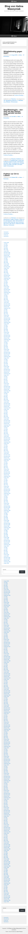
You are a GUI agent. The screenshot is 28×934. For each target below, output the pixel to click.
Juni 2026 (6, 245)
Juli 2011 (5, 479)
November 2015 (7, 405)
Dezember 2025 (7, 252)
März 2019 (6, 348)
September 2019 (7, 339)
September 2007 (7, 544)
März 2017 (6, 382)
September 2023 (7, 278)
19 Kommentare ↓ (14, 101)
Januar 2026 (6, 251)
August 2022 (6, 293)
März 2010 (6, 501)
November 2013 (7, 439)
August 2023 (6, 279)
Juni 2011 (6, 480)
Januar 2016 (6, 402)
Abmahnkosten (7, 219)
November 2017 (7, 370)
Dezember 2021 (7, 303)
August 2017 (6, 375)
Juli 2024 (5, 269)
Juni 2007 (6, 548)
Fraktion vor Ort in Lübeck (11, 174)
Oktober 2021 (6, 306)
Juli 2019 (5, 342)
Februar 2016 (6, 400)
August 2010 (6, 494)
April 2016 (6, 397)
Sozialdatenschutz (16, 163)
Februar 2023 (6, 286)
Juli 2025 (5, 258)
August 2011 (6, 477)
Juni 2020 (6, 326)
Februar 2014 (6, 434)
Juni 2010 (6, 497)
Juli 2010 (5, 496)
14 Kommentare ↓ (10, 165)
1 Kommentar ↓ (11, 225)
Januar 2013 (6, 453)
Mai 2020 (5, 328)
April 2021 (6, 312)
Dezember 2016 (7, 386)
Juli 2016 (5, 393)
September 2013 (7, 442)
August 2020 (6, 323)
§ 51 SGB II (9, 164)
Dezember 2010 (7, 489)
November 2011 (7, 473)
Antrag (19, 160)
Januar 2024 (6, 273)
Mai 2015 (5, 413)
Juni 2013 (6, 446)
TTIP (5, 100)
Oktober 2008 (6, 526)
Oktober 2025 (6, 255)
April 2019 (6, 346)
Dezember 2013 (7, 437)
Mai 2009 (5, 516)
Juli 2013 (5, 444)
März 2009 (6, 519)
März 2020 (6, 330)
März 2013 (6, 450)
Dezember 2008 (7, 523)
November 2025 (7, 254)
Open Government (20, 222)
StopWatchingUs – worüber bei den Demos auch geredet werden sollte (13, 112)
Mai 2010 (5, 499)
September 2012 (7, 459)
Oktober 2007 (6, 543)
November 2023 (7, 275)
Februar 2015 (6, 417)
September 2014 (7, 425)
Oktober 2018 (6, 355)
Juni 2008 (6, 531)
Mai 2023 (5, 283)
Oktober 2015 (6, 406)
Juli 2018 (5, 359)
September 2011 (7, 476)
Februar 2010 (6, 503)
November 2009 (7, 507)
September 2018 (7, 356)
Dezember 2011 (7, 472)
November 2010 (7, 490)
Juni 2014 (6, 429)
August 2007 (6, 546)
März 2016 (6, 399)
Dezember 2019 (7, 335)
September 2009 (7, 510)
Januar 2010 (6, 504)
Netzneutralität (19, 220)
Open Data (13, 222)
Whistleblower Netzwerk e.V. (12, 100)
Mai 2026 (5, 246)
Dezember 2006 (7, 557)
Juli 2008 (5, 530)
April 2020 (6, 329)
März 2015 (6, 416)
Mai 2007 (5, 550)
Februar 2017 (6, 383)
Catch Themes (19, 931)
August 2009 (6, 511)
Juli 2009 (5, 513)
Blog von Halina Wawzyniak (14, 7)
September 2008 (7, 527)
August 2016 (6, 392)
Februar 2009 (6, 520)
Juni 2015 (6, 412)
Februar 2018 (6, 366)
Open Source (6, 223)
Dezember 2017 (7, 369)
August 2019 (6, 340)
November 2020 (7, 319)
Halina (20, 55)
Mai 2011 (5, 481)
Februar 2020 (6, 332)
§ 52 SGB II (14, 164)
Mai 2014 (5, 430)
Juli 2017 (5, 376)
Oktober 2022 (6, 291)
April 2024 (6, 271)
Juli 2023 (5, 281)
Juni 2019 (6, 343)
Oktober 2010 (6, 491)
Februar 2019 (6, 349)
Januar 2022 (6, 302)
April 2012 (6, 466)
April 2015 (6, 415)
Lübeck (13, 220)
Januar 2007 (6, 556)
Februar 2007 (6, 554)
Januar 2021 (6, 316)
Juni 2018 (6, 360)
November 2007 (7, 541)
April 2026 (6, 248)
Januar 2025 (6, 265)
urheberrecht (18, 223)
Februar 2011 (6, 486)
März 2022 (6, 299)
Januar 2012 (6, 470)
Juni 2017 (6, 377)
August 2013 (6, 443)
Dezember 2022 (7, 289)
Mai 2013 (5, 447)
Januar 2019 (6, 350)
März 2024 (6, 272)
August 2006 (6, 563)
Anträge (12, 219)
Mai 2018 (5, 362)
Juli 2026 (5, 244)
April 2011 (6, 483)
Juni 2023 (6, 282)
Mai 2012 (5, 464)
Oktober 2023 (6, 276)
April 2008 (6, 534)
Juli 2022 (5, 295)
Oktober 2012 (6, 457)
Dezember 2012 (7, 454)
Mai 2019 (5, 345)
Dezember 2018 (7, 352)
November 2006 (7, 558)
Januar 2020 (6, 333)
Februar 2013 (6, 452)
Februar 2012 (6, 469)
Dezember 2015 (7, 403)
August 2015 (6, 409)
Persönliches (6, 233)
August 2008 (6, 529)
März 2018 (6, 365)
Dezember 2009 (7, 506)
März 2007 (6, 553)
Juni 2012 (6, 463)
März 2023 (6, 285)
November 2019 (7, 336)
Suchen (4, 569)
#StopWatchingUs (14, 160)
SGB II (10, 163)
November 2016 (7, 387)
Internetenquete (8, 220)
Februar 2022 (6, 300)
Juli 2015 (5, 410)
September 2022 (7, 292)
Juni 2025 (6, 259)
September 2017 (7, 373)
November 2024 (7, 266)
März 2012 (6, 467)
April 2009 (6, 517)
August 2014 (6, 426)
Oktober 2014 (6, 423)
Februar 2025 (6, 263)
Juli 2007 (5, 547)
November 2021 (7, 305)
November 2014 (7, 422)
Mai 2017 (5, 379)
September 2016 (7, 390)
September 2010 (7, 493)
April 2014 (6, 432)
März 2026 (6, 249)
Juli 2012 (5, 462)
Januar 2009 (6, 521)
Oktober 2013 (6, 440)
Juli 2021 (5, 309)
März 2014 (6, 433)
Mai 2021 (5, 311)
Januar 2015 (6, 419)
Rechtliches (18, 158)
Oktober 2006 (6, 560)
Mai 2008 (5, 533)
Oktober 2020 (6, 320)
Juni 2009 (6, 514)
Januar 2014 (6, 436)
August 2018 (6, 358)
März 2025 (6, 262)
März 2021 (6, 313)
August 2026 (6, 242)
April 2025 (6, 261)
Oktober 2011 (6, 474)
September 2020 (7, 322)
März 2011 (6, 484)
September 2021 (7, 308)
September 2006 (7, 561)
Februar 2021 (6, 315)
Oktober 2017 (6, 372)
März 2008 (6, 536)
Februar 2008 (6, 537)
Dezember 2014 (7, 420)
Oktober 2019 (6, 338)
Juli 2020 (5, 325)
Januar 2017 (6, 385)
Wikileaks (8, 101)
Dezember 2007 (7, 540)
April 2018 (6, 363)
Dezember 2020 (7, 318)
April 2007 (6, 551)
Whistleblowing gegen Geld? (13, 52)
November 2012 (7, 456)
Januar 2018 (6, 368)
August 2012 (6, 460)
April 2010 (6, 500)
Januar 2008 (6, 538)
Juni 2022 (6, 296)
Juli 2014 (5, 427)
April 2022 (6, 298)
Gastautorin (6, 232)
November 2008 (7, 524)
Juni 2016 (6, 395)
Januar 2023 (6, 288)
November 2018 (7, 353)
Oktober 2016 (6, 389)
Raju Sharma (12, 223)
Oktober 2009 (6, 509)
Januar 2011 (6, 487)
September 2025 (7, 256)
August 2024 (6, 268)
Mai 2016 (5, 396)
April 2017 (6, 380)
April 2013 (6, 449)
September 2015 (7, 407)
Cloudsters (16, 219)
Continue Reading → (19, 95)
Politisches (13, 99)
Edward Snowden (13, 161)
